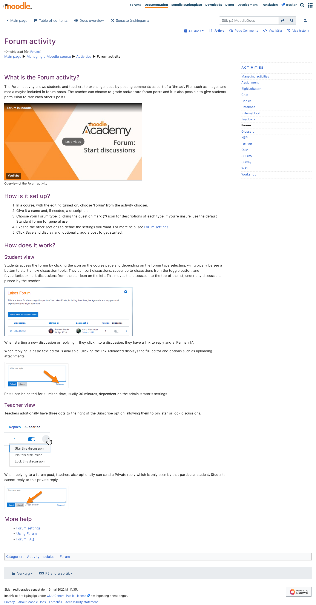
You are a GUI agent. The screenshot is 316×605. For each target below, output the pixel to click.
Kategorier (14, 556)
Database (248, 107)
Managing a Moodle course (49, 56)
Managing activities (255, 76)
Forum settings (156, 227)
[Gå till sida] (283, 20)
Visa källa (275, 30)
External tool (250, 113)
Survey (246, 162)
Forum (65, 556)
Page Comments (246, 30)
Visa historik (300, 30)
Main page (18, 20)
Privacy (9, 602)
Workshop (248, 174)
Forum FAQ (25, 539)
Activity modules (40, 556)
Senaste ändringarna (132, 20)
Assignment (250, 82)
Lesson (246, 144)
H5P (244, 137)
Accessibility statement (81, 602)
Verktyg (23, 573)
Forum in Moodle (19, 108)
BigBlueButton (251, 88)
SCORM (247, 156)
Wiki (244, 168)
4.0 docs (194, 31)
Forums (35, 51)
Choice (246, 101)
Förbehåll (55, 602)
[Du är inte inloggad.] (306, 20)
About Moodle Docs (32, 602)
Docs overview (92, 20)
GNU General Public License (66, 595)
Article (219, 30)
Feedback (248, 119)
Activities (83, 56)
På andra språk (57, 573)
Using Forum (26, 533)
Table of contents (53, 20)
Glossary (247, 131)
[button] (310, 5)
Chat (244, 94)
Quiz (244, 150)
